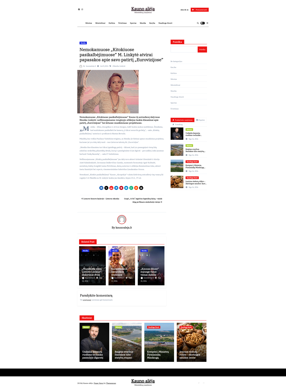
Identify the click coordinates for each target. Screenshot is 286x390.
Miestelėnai (100, 23)
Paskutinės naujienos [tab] (183, 120)
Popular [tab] (201, 120)
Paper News (98, 383)
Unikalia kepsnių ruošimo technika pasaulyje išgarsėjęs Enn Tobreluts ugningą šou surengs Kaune (94, 359)
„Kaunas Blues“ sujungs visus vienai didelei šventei (150, 273)
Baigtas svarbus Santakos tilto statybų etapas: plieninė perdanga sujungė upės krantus (125, 359)
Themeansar (111, 383)
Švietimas (122, 23)
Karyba (152, 23)
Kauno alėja (143, 9)
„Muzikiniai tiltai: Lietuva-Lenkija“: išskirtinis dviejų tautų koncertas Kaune (92, 274)
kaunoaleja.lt (91, 66)
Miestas (88, 23)
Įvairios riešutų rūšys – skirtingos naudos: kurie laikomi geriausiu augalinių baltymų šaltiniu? (190, 359)
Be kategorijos (176, 61)
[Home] (81, 23)
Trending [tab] (179, 124)
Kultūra (112, 23)
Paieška (177, 41)
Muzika (143, 23)
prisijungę (87, 300)
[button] (207, 23)
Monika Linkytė (119, 66)
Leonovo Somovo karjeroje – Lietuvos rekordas (101, 198)
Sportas (133, 23)
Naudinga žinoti (165, 23)
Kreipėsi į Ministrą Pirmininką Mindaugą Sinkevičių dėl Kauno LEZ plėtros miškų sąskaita (158, 359)
